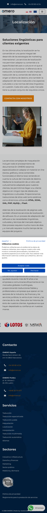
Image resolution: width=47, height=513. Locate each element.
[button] (6, 241)
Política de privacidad (35, 241)
